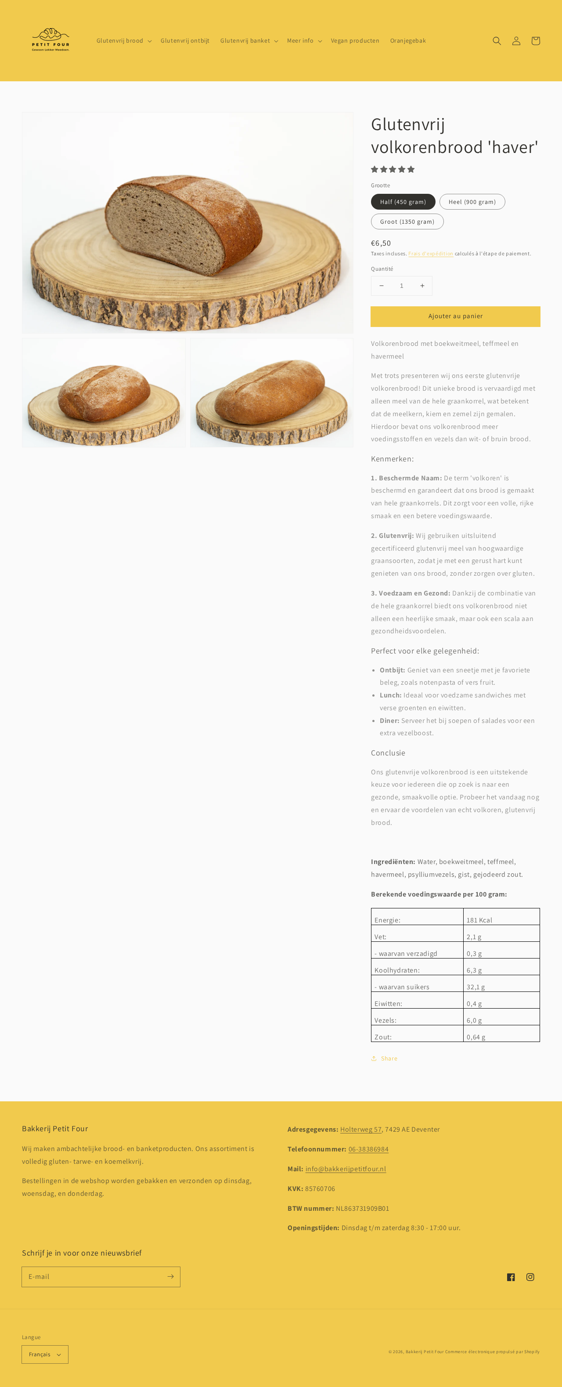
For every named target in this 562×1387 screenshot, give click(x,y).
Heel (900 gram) (472, 202)
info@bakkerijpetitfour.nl (346, 1168)
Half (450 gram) (403, 202)
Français (39, 1354)
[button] (497, 41)
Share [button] (389, 1058)
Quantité (382, 268)
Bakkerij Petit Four (425, 1351)
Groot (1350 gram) (407, 221)
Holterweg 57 (361, 1129)
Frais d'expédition (431, 253)
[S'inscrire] (170, 1276)
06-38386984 (369, 1149)
